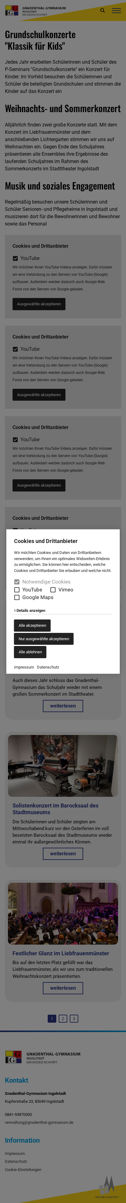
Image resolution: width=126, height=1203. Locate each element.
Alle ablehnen (30, 652)
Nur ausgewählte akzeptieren (44, 639)
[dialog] (63, 601)
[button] (17, 590)
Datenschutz (48, 667)
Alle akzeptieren (32, 625)
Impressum (24, 667)
